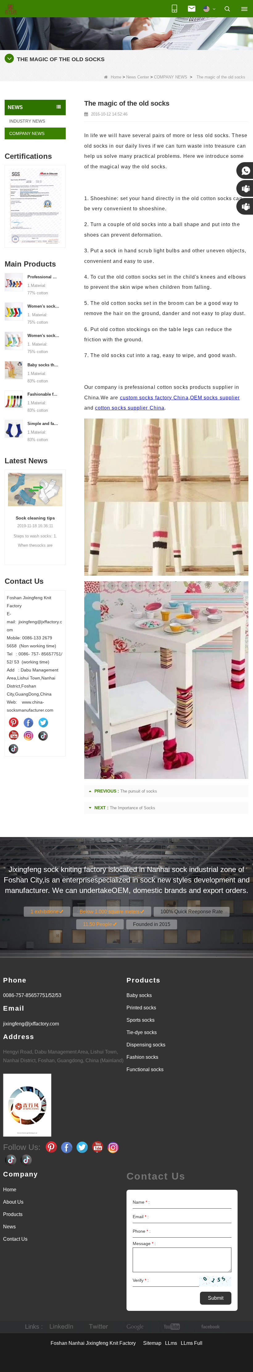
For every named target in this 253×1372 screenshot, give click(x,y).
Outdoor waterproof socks (35, 518)
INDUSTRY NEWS (27, 121)
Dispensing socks (145, 1044)
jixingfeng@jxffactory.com (31, 1023)
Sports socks (140, 1020)
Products (13, 1214)
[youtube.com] (172, 1327)
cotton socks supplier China (129, 407)
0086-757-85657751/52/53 (32, 995)
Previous (7, 202)
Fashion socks (142, 1057)
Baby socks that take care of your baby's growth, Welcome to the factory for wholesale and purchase (43, 365)
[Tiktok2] (13, 748)
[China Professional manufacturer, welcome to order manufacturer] (14, 281)
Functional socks (145, 1069)
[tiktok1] (43, 735)
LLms (171, 1343)
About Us (13, 1202)
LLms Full (191, 1343)
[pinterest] (13, 722)
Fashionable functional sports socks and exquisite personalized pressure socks (43, 394)
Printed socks (141, 1007)
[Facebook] (28, 722)
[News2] (126, 24)
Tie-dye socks (141, 1032)
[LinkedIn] (61, 1327)
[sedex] (35, 207)
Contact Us (15, 1239)
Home (116, 77)
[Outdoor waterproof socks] (35, 489)
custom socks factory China (154, 397)
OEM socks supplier (215, 397)
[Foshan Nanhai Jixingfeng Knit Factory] (11, 9)
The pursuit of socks (138, 791)
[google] (135, 1327)
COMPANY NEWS (170, 77)
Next (63, 202)
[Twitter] (43, 722)
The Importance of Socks (132, 808)
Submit (215, 1298)
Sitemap (152, 1343)
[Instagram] (28, 735)
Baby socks (139, 995)
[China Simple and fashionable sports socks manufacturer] (14, 428)
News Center (137, 77)
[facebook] (209, 1327)
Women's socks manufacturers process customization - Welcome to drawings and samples (43, 306)
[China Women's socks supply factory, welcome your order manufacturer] (14, 340)
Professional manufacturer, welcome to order (43, 277)
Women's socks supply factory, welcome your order (43, 335)
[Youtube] (13, 735)
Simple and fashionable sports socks (43, 423)
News (9, 1226)
